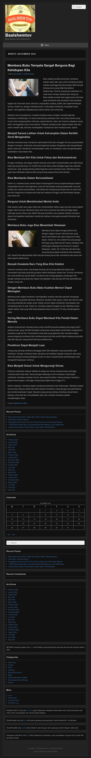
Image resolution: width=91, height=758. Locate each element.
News (10, 675)
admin (32, 74)
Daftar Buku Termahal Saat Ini (18, 419)
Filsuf (10, 667)
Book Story (12, 662)
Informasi (11, 670)
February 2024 (13, 440)
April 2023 (11, 450)
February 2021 (13, 475)
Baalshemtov (18, 35)
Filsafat (10, 665)
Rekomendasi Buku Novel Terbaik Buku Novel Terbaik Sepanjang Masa (32, 417)
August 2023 (12, 445)
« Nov (8, 534)
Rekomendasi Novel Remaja (18, 680)
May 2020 (11, 490)
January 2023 (12, 457)
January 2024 (12, 442)
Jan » (14, 534)
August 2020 (12, 482)
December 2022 (13, 460)
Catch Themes (52, 751)
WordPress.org (13, 703)
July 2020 (11, 485)
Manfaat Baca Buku (20, 403)
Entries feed (12, 698)
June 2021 (11, 467)
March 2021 (12, 472)
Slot (27, 735)
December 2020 (13, 480)
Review (10, 682)
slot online (29, 710)
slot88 (24, 728)
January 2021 (12, 477)
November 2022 (13, 462)
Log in (10, 695)
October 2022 (12, 465)
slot (31, 647)
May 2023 (11, 447)
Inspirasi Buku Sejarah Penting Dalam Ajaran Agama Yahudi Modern (31, 427)
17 (68, 519)
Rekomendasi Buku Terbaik (17, 677)
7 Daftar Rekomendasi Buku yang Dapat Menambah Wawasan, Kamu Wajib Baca (36, 424)
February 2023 (13, 455)
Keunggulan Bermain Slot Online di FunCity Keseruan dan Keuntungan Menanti (35, 422)
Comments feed (13, 700)
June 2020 (11, 487)
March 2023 (12, 452)
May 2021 (11, 470)
